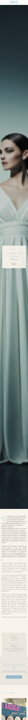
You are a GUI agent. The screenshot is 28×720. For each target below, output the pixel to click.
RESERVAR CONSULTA (14, 676)
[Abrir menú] (2, 2)
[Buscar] (25, 2)
